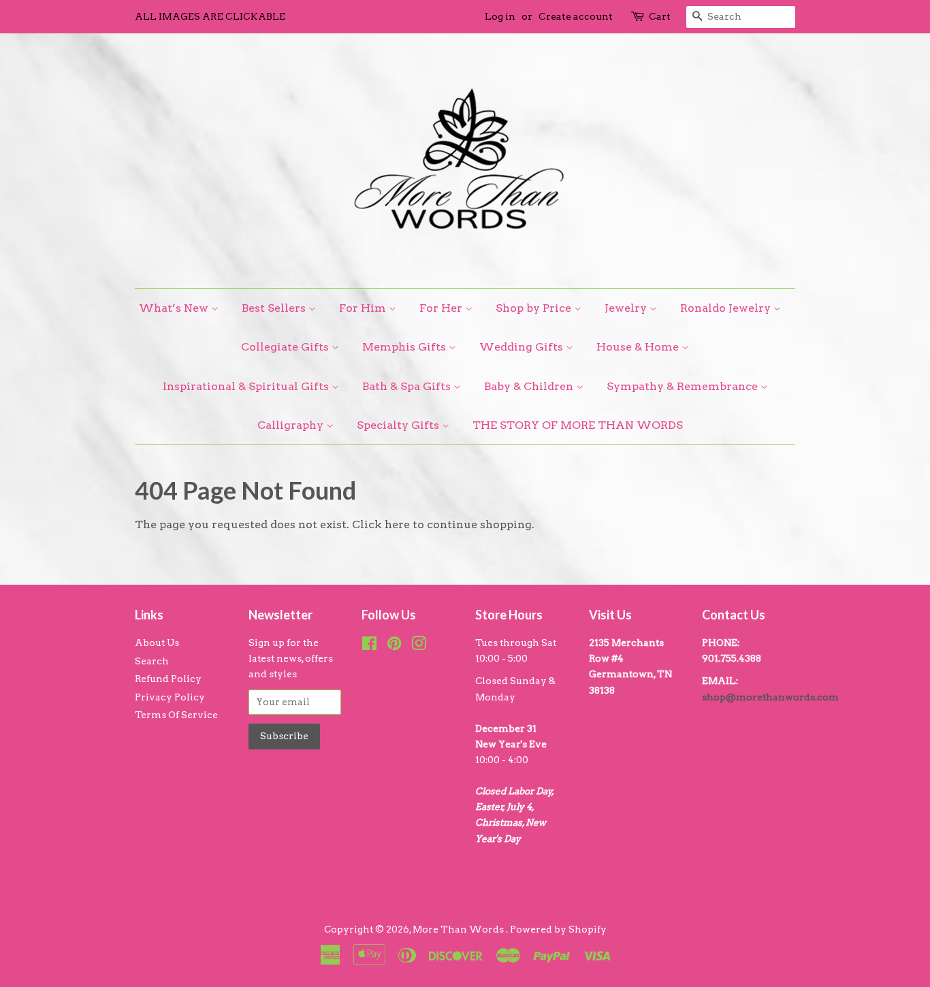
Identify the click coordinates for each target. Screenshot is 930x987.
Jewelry (627, 308)
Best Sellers (275, 308)
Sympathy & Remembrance (683, 386)
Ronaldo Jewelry (726, 308)
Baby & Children (530, 386)
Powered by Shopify (558, 929)
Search (152, 661)
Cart (660, 16)
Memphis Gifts (405, 346)
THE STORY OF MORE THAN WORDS (577, 425)
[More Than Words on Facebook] (369, 646)
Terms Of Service (176, 714)
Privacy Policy (170, 697)
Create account (576, 16)
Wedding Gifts (522, 346)
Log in (500, 16)
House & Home (639, 346)
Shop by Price (535, 308)
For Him (364, 308)
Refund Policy (168, 678)
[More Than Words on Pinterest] (394, 646)
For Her (442, 308)
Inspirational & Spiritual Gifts (247, 386)
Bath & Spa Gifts (407, 386)
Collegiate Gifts (286, 346)
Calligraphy (291, 425)
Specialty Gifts (399, 425)
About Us (157, 642)
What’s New (175, 308)
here (397, 524)
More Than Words (459, 929)
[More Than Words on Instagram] (418, 646)
